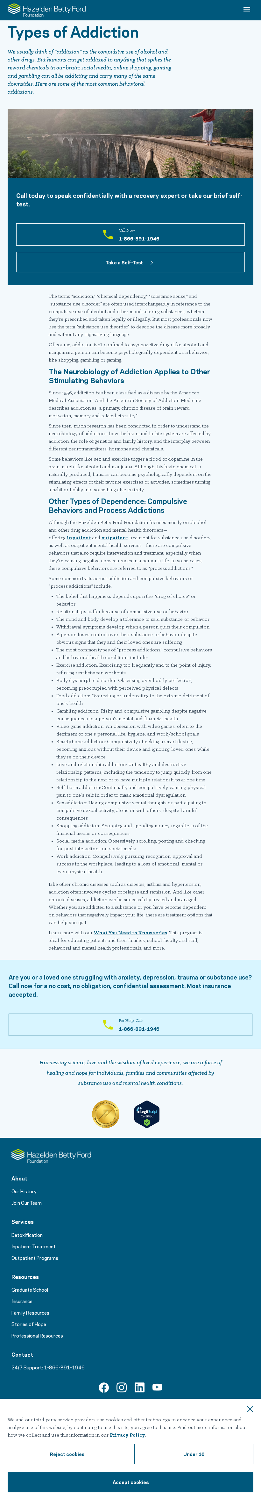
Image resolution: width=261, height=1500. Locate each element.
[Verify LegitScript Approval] (146, 1114)
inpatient (79, 538)
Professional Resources (37, 1335)
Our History (24, 1191)
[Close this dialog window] (250, 1410)
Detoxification (27, 1234)
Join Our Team (26, 1202)
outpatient (115, 538)
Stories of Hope (28, 1323)
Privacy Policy (127, 1435)
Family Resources (30, 1312)
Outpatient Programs (34, 1257)
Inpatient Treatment (33, 1246)
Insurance (21, 1300)
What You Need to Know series (130, 933)
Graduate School (29, 1289)
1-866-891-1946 (64, 1367)
